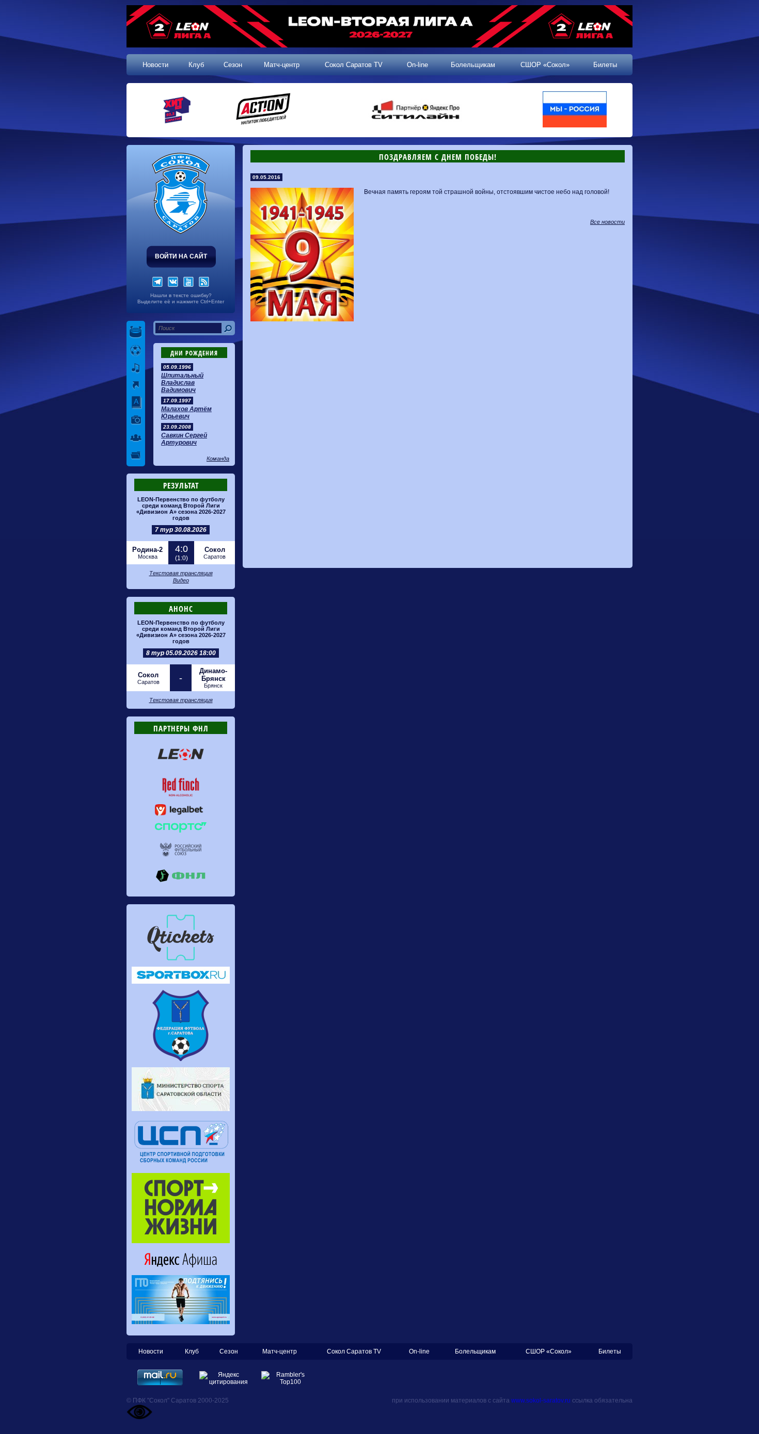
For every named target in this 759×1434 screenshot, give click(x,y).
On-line (417, 65)
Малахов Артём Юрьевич (186, 412)
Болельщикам (473, 65)
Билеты (605, 65)
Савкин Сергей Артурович (184, 439)
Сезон (233, 65)
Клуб (196, 65)
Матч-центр (281, 65)
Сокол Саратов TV (354, 65)
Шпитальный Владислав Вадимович (182, 383)
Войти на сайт (181, 256)
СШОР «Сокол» (545, 65)
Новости (155, 65)
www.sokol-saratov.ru (541, 1400)
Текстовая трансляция (181, 573)
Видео (181, 580)
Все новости (607, 222)
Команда (218, 458)
